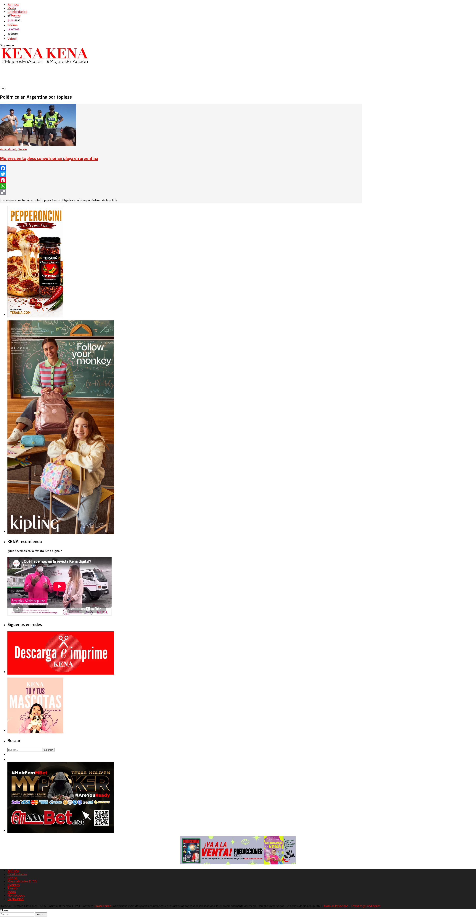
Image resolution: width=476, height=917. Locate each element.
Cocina (12, 878)
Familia (12, 888)
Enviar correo (103, 906)
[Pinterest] (181, 180)
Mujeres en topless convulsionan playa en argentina (49, 158)
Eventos (13, 885)
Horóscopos (16, 895)
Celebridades (17, 12)
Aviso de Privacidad (336, 906)
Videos (12, 39)
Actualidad (8, 149)
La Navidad (15, 899)
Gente (22, 149)
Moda (11, 8)
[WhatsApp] (181, 186)
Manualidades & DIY (22, 881)
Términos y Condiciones (365, 906)
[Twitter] (181, 174)
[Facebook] (181, 168)
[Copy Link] (181, 192)
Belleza (13, 5)
